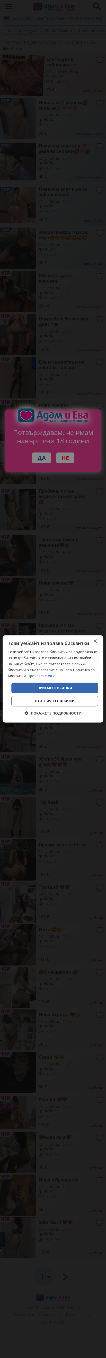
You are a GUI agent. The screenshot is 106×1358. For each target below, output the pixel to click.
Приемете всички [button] (55, 687)
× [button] (95, 641)
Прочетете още (41, 675)
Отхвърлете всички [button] (55, 701)
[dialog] (53, 678)
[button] (53, 713)
